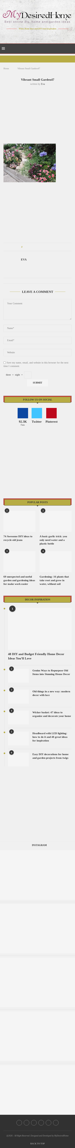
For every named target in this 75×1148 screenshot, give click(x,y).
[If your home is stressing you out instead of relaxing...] (37, 1066)
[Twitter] (30, 35)
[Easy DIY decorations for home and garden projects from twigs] (18, 759)
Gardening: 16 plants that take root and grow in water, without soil (54, 580)
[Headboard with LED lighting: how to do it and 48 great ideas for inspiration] (18, 738)
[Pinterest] (40, 35)
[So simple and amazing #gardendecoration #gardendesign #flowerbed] (37, 959)
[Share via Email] (51, 247)
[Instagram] (35, 35)
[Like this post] (24, 247)
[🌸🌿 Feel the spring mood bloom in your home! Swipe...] (37, 851)
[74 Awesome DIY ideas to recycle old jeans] (19, 521)
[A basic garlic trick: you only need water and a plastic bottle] (56, 521)
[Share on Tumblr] (38, 247)
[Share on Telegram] (45, 247)
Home (6, 68)
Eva (43, 84)
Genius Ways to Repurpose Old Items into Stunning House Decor (51, 672)
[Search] (71, 49)
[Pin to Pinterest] (35, 247)
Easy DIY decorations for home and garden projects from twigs (50, 756)
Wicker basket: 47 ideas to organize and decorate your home (51, 714)
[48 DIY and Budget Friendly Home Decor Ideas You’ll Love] (40, 629)
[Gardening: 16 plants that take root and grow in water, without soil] (56, 561)
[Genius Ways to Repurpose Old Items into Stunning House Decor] (18, 676)
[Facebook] (25, 35)
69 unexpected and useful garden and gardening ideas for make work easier (19, 580)
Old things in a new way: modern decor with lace (51, 693)
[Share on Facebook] (28, 247)
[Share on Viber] (48, 247)
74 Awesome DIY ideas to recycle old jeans (17, 538)
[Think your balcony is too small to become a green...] (37, 905)
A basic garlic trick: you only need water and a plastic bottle (53, 540)
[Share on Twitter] (32, 247)
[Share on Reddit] (42, 247)
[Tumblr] (45, 35)
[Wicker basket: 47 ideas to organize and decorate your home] (18, 717)
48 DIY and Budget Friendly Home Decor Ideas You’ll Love (36, 656)
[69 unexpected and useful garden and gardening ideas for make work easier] (19, 561)
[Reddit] (50, 35)
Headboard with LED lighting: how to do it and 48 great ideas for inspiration (50, 737)
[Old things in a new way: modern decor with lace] (18, 697)
